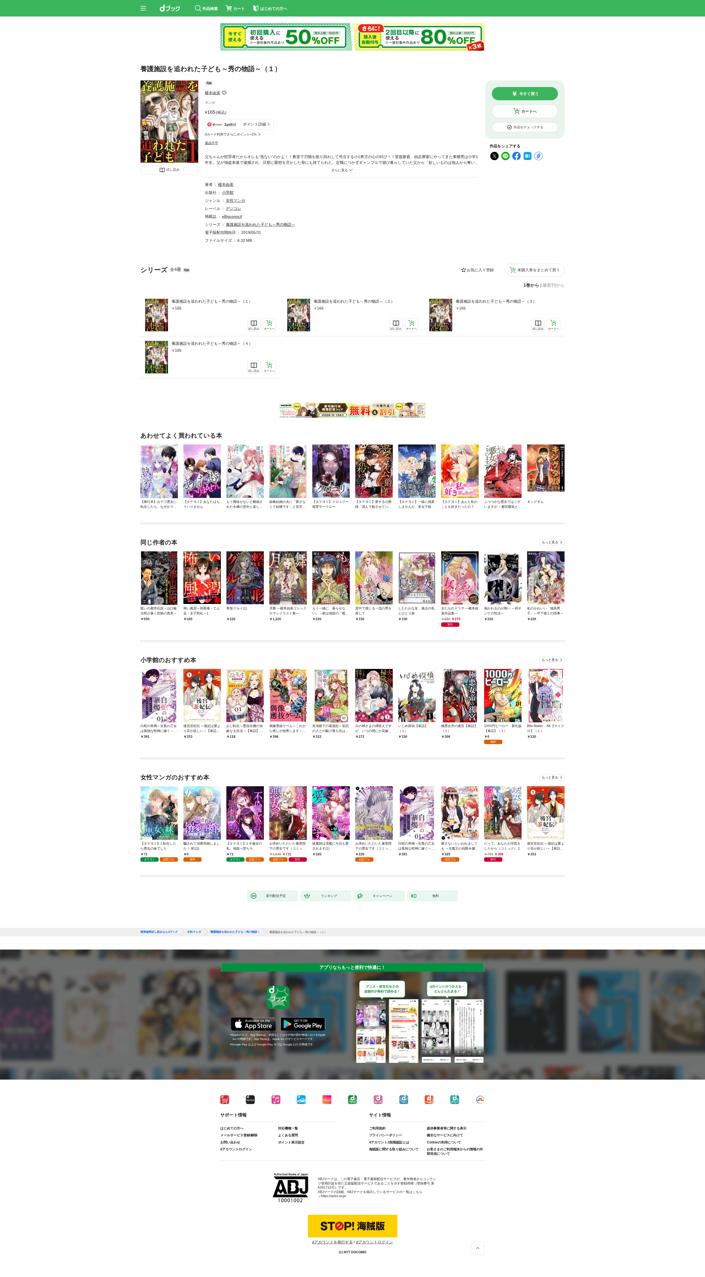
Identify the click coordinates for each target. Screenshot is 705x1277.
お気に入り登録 (480, 270)
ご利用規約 (377, 1128)
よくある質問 (288, 1135)
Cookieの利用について (444, 1142)
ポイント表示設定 (291, 1142)
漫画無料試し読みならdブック (159, 932)
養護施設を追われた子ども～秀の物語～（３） (496, 301)
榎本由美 (212, 93)
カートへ (529, 111)
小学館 (228, 192)
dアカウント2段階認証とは (389, 1142)
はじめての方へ (231, 1128)
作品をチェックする (528, 127)
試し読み (173, 170)
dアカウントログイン (236, 1149)
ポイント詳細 (254, 124)
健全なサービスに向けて (445, 1135)
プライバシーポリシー (385, 1135)
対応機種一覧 (288, 1128)
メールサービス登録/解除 (238, 1135)
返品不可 (211, 143)
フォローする (224, 93)
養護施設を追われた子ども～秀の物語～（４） (212, 343)
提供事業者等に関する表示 (447, 1128)
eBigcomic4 (232, 216)
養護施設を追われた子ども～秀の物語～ (260, 224)
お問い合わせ (230, 1142)
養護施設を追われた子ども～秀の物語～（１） (212, 301)
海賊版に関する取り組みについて (394, 1149)
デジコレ (233, 208)
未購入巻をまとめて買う (538, 270)
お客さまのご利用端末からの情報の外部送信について (455, 1151)
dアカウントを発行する (332, 1242)
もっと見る (550, 542)
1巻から (531, 285)
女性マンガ (235, 200)
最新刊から (554, 285)
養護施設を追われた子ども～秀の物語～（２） (354, 301)
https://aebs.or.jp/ (333, 1196)
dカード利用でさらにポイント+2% (231, 134)
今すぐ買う (529, 93)
